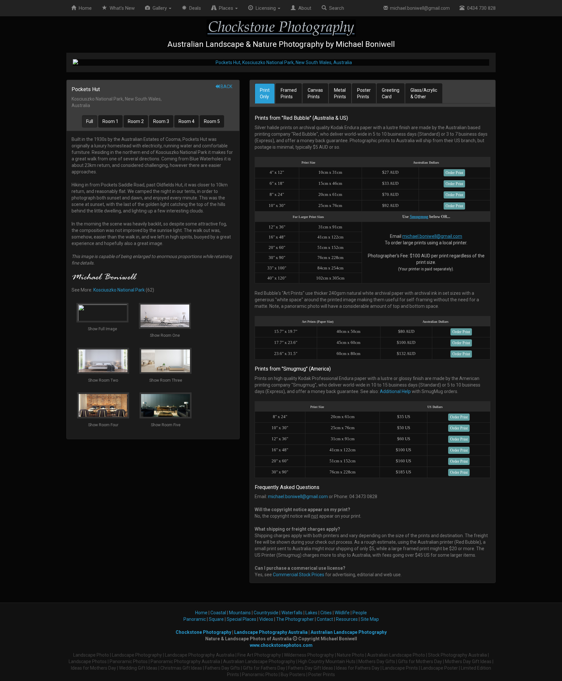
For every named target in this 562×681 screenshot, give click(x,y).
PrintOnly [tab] (265, 93)
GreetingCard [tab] (390, 93)
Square (216, 619)
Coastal (218, 612)
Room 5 (212, 121)
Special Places (241, 619)
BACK (226, 86)
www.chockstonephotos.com (281, 645)
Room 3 (161, 121)
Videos (266, 619)
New (122, 8)
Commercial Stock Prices (298, 574)
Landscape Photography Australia (271, 632)
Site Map (370, 619)
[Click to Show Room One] (281, 62)
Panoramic (194, 619)
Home (84, 8)
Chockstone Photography (203, 632)
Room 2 (136, 121)
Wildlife (342, 612)
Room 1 (110, 121)
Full (89, 121)
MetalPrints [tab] (340, 93)
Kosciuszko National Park (119, 290)
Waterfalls (291, 612)
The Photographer (295, 619)
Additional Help (395, 391)
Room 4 (186, 121)
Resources (347, 619)
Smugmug (419, 216)
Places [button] (225, 8)
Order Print (454, 172)
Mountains (240, 612)
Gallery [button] (159, 8)
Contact (325, 619)
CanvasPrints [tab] (315, 93)
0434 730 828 (480, 8)
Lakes (311, 612)
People (360, 612)
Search (335, 8)
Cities (326, 612)
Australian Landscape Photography (349, 632)
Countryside (266, 612)
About (303, 8)
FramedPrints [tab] (289, 93)
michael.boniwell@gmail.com (419, 8)
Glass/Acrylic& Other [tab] (423, 93)
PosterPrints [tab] (364, 93)
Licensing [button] (265, 8)
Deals (194, 8)
